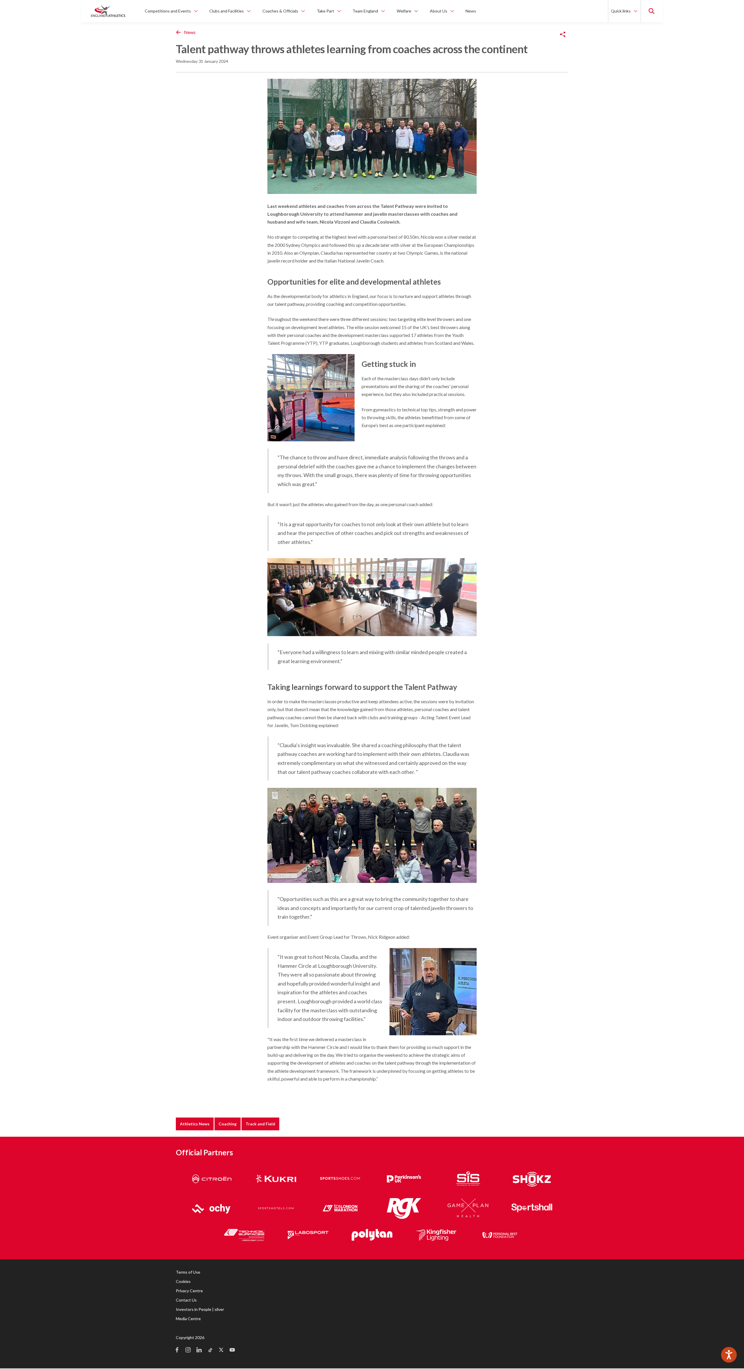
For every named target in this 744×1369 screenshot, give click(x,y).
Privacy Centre (189, 1290)
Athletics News (195, 1123)
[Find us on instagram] (188, 1350)
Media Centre (188, 1318)
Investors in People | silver (200, 1309)
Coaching (228, 1123)
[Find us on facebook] (177, 1350)
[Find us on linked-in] (199, 1350)
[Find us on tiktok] (210, 1350)
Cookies (183, 1281)
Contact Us (186, 1299)
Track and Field (260, 1123)
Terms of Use (188, 1272)
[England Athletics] (108, 11)
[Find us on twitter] (221, 1350)
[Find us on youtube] (232, 1350)
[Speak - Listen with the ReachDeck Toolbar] (729, 1355)
